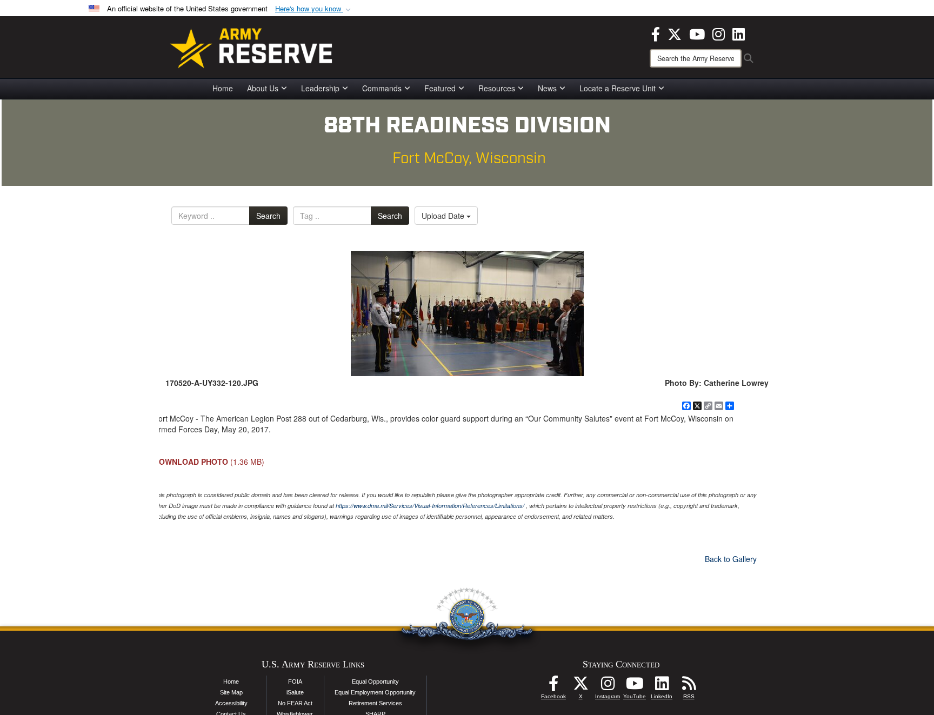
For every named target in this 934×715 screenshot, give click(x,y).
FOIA (295, 681)
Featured (440, 88)
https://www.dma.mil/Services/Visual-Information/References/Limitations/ (430, 506)
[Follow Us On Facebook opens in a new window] (553, 686)
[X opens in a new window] (675, 33)
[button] (314, 9)
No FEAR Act (295, 703)
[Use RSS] (688, 686)
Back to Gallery (731, 558)
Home (222, 88)
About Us (262, 88)
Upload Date (444, 215)
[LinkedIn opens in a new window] (738, 33)
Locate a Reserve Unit (617, 88)
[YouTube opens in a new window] (697, 33)
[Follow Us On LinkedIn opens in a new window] (661, 686)
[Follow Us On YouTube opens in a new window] (634, 686)
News (547, 88)
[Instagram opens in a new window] (718, 33)
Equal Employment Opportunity (375, 692)
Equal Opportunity (375, 681)
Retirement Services (375, 703)
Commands (382, 88)
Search (268, 215)
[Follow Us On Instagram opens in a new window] (607, 686)
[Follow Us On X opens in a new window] (580, 686)
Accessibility (231, 703)
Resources (496, 88)
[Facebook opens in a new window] (655, 33)
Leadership (320, 88)
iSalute (295, 692)
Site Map (231, 692)
